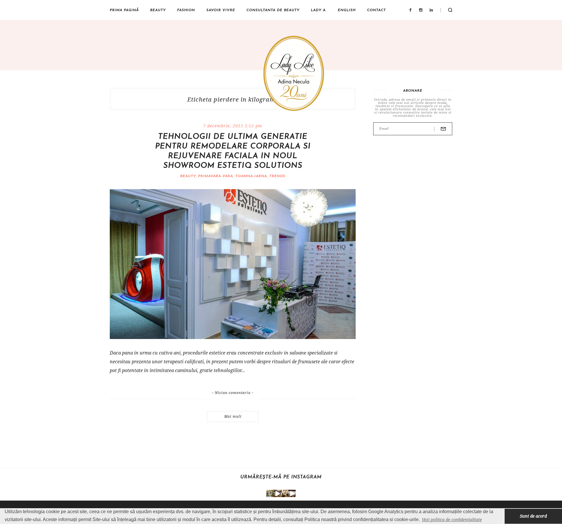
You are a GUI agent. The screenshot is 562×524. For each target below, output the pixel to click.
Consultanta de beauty (272, 10)
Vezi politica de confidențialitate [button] (452, 519)
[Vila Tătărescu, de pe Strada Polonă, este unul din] (292, 493)
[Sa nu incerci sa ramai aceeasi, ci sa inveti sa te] (277, 493)
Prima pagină (124, 10)
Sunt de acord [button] (533, 516)
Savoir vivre (220, 10)
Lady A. (318, 10)
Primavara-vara (215, 176)
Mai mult (232, 416)
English (347, 10)
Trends (277, 176)
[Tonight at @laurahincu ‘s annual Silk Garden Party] (270, 493)
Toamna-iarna (251, 176)
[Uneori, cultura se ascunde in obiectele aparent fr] (284, 493)
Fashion (186, 10)
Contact (376, 10)
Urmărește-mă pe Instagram (281, 477)
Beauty (158, 10)
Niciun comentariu (233, 393)
